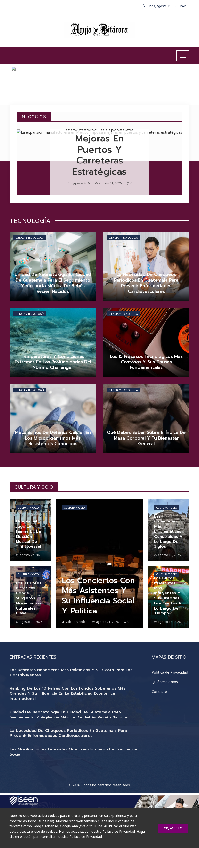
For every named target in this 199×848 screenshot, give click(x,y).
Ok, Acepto (173, 828)
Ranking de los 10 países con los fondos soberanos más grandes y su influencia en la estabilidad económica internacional (67, 693)
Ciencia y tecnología (29, 237)
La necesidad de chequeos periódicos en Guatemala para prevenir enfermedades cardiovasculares (68, 733)
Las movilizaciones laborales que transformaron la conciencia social (73, 751)
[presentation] (25, 162)
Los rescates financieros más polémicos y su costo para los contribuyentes (71, 672)
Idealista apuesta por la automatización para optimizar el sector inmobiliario (100, 144)
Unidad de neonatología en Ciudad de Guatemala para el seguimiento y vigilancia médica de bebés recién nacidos (69, 714)
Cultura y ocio (28, 507)
